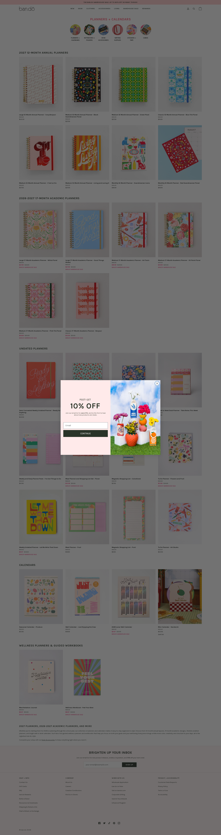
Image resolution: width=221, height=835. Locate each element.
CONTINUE (85, 433)
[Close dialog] (157, 383)
